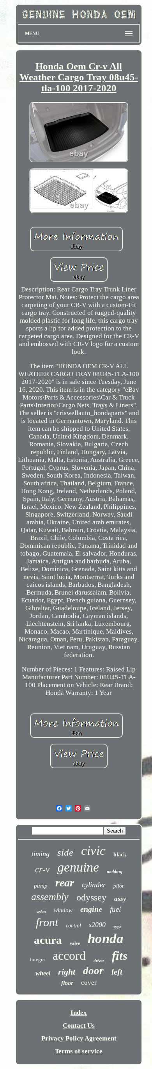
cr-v (42, 869)
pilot (118, 886)
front (47, 922)
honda (106, 938)
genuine (78, 867)
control (73, 926)
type (117, 926)
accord (69, 955)
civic (93, 850)
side (65, 852)
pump (41, 886)
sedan (41, 911)
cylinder (94, 885)
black (119, 855)
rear (64, 883)
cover (89, 982)
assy (120, 898)
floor (67, 983)
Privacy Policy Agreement (79, 1038)
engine (91, 909)
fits (119, 955)
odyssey (91, 897)
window (63, 910)
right (66, 972)
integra (37, 959)
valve (75, 943)
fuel (115, 909)
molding (114, 871)
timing (40, 854)
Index (79, 1012)
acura (48, 940)
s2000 (97, 925)
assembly (50, 896)
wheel (42, 973)
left (116, 972)
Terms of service (79, 1051)
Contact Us (79, 1025)
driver (99, 960)
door (93, 971)
